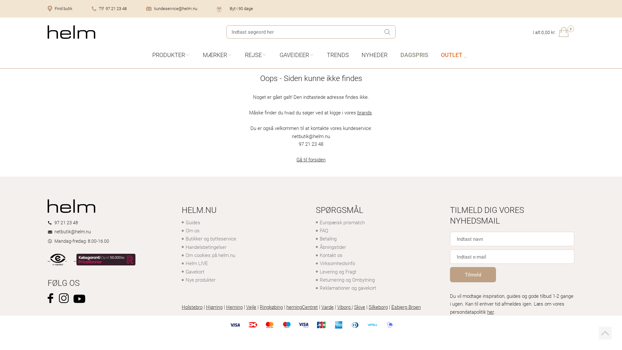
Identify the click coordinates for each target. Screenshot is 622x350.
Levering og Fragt (338, 271)
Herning (234, 307)
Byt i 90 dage (241, 8)
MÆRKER (215, 55)
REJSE (253, 55)
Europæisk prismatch (342, 222)
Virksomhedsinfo (337, 263)
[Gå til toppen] (605, 333)
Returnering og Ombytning (347, 279)
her (490, 312)
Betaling (328, 238)
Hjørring (214, 307)
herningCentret (302, 307)
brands (364, 112)
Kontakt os (331, 255)
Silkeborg (378, 307)
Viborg (344, 307)
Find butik (63, 8)
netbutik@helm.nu (72, 231)
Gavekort (195, 271)
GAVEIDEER (294, 55)
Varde (327, 307)
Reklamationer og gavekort (348, 288)
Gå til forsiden (311, 159)
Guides (193, 222)
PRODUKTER (168, 55)
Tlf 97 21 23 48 (113, 8)
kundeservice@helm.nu (175, 8)
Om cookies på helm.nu (210, 255)
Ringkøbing (271, 307)
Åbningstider (333, 247)
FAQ (324, 230)
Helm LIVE (197, 263)
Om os (193, 230)
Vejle (251, 307)
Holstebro (192, 307)
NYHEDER (374, 55)
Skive (359, 307)
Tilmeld (473, 274)
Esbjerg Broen (406, 307)
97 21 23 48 (66, 222)
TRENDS (338, 55)
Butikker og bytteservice (211, 238)
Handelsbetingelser (206, 247)
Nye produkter (200, 279)
